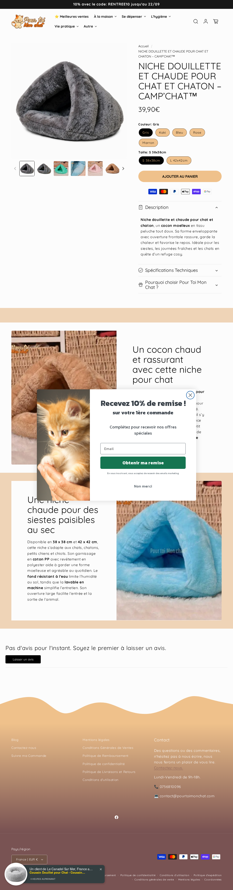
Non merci (143, 486)
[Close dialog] (190, 395)
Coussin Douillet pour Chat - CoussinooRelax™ (58, 872)
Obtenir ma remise (143, 462)
